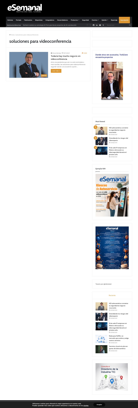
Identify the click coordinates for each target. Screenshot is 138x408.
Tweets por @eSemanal (103, 284)
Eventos (94, 20)
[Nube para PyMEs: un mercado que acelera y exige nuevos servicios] (101, 339)
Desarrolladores (62, 20)
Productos (74, 20)
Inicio (12, 35)
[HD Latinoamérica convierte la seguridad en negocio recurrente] (101, 131)
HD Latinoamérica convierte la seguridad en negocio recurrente (118, 130)
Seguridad (85, 20)
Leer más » (56, 71)
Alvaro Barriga (56, 53)
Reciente (112, 295)
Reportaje (114, 20)
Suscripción (124, 20)
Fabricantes (28, 20)
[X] (103, 25)
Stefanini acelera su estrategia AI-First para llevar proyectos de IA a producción (49, 24)
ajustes (85, 406)
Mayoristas (38, 20)
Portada (18, 20)
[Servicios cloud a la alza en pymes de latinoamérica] (101, 349)
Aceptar (99, 405)
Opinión (104, 20)
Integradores (49, 20)
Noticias (10, 20)
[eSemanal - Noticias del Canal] (26, 8)
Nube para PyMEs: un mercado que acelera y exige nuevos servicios (119, 338)
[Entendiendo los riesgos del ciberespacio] (101, 141)
